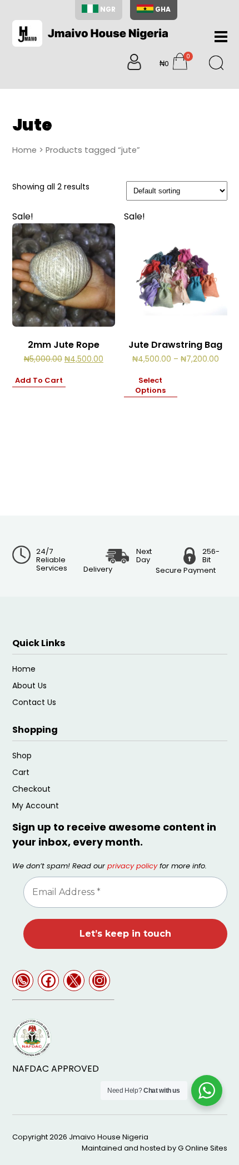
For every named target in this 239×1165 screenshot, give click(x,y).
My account (35, 805)
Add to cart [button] (39, 381)
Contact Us (34, 702)
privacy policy (132, 866)
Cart (20, 772)
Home (24, 150)
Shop (22, 755)
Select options (150, 386)
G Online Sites (202, 1148)
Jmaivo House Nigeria (108, 1137)
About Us (29, 685)
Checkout (31, 788)
